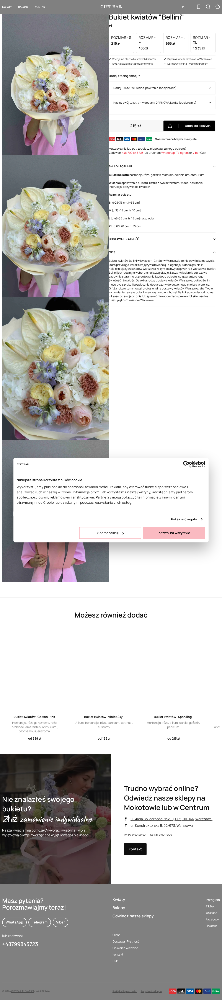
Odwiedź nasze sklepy (133, 915)
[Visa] (190, 991)
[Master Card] (198, 991)
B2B (115, 961)
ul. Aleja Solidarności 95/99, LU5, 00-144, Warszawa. (171, 819)
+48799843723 (20, 944)
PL (183, 7)
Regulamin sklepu (151, 991)
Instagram (213, 900)
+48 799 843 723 (132, 153)
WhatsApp (168, 153)
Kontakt (41, 6)
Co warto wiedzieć (125, 948)
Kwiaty (7, 6)
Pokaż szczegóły (184, 519)
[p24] (172, 991)
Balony (119, 907)
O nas (116, 935)
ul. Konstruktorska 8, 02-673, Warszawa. (162, 825)
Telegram (182, 153)
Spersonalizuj (108, 533)
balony (23, 6)
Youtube (211, 913)
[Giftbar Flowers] (111, 7)
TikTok (210, 906)
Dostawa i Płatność (126, 941)
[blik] (181, 991)
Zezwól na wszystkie (174, 533)
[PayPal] (207, 991)
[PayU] (216, 991)
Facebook (212, 919)
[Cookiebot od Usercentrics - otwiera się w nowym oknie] (186, 464)
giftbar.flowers (22, 991)
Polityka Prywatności (125, 991)
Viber (196, 153)
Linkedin (211, 926)
